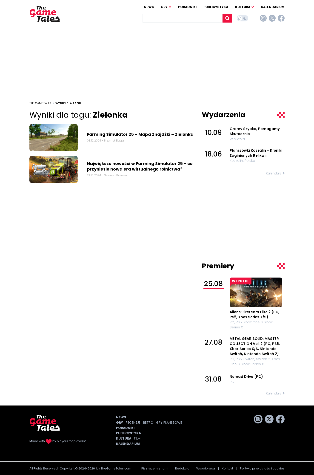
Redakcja (182, 468)
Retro (148, 422)
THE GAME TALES (40, 103)
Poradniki (187, 7)
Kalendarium (273, 7)
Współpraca (205, 468)
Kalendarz (274, 173)
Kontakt (227, 468)
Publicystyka (215, 7)
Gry (164, 7)
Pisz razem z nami (154, 468)
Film (137, 438)
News (149, 7)
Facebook (281, 18)
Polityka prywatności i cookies (262, 468)
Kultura (242, 7)
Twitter (272, 18)
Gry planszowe (169, 422)
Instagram (263, 18)
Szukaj (227, 18)
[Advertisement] (157, 64)
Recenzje (133, 422)
